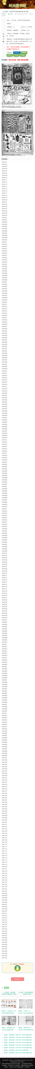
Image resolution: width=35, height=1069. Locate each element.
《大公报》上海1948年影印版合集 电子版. (25, 993)
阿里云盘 (9, 55)
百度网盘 (23, 52)
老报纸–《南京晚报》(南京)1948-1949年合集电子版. (18, 1053)
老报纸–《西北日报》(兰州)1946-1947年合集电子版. (18, 1037)
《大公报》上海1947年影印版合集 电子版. (15, 11)
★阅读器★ (16, 52)
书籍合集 (21, 964)
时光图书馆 (5, 1060)
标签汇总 (11, 1060)
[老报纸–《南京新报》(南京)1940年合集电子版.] (9, 1020)
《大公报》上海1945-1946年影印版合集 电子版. (9, 993)
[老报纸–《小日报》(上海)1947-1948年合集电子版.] (26, 1004)
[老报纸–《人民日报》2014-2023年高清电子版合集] (9, 1004)
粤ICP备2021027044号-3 (17, 1062)
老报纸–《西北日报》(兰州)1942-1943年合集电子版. (18, 1042)
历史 (4, 14)
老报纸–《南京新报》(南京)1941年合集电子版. (16, 1050)
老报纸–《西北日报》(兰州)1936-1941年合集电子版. (18, 1045)
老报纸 (6, 988)
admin (11, 14)
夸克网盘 (22, 55)
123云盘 (15, 55)
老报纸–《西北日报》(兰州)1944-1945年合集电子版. (18, 1040)
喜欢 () (18, 979)
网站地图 (17, 1060)
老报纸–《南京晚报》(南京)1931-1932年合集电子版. (18, 1035)
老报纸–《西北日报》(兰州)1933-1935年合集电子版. (18, 1047)
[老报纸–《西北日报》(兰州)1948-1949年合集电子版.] (26, 1020)
